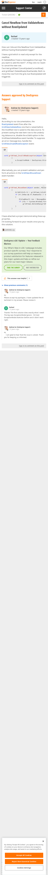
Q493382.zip (10, 230)
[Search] (44, 8)
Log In (39, 2)
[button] (43, 154)
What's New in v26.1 (17, 248)
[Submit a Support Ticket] (43, 15)
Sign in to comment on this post (31, 84)
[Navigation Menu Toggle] (3, 8)
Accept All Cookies (24, 855)
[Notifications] (44, 2)
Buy (33, 2)
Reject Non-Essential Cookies (24, 861)
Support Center (24, 8)
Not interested (32, 267)
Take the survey (13, 267)
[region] (24, 856)
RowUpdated (7, 124)
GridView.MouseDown (31, 173)
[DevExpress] (9, 2)
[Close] (43, 841)
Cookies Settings (24, 868)
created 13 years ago (20, 38)
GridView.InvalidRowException (15, 143)
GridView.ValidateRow (11, 127)
